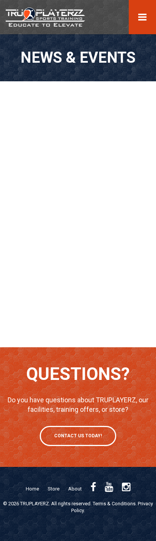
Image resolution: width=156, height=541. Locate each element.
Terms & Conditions (114, 503)
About (75, 489)
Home (32, 489)
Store (53, 489)
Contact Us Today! (78, 435)
